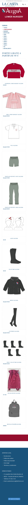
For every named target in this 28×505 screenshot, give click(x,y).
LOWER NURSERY (8, 29)
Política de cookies (8, 458)
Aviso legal (6, 463)
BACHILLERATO (7, 48)
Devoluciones (7, 456)
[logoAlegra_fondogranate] (12, 11)
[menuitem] (22, 4)
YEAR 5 (5, 43)
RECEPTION (6, 33)
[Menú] (25, 4)
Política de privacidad (9, 460)
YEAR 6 (5, 45)
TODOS (5, 27)
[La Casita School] (11, 4)
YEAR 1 (5, 36)
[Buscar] (22, 4)
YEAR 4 (5, 41)
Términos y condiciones (10, 465)
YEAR (5, 34)
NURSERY (6, 31)
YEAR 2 (5, 38)
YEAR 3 (5, 39)
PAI (4, 46)
